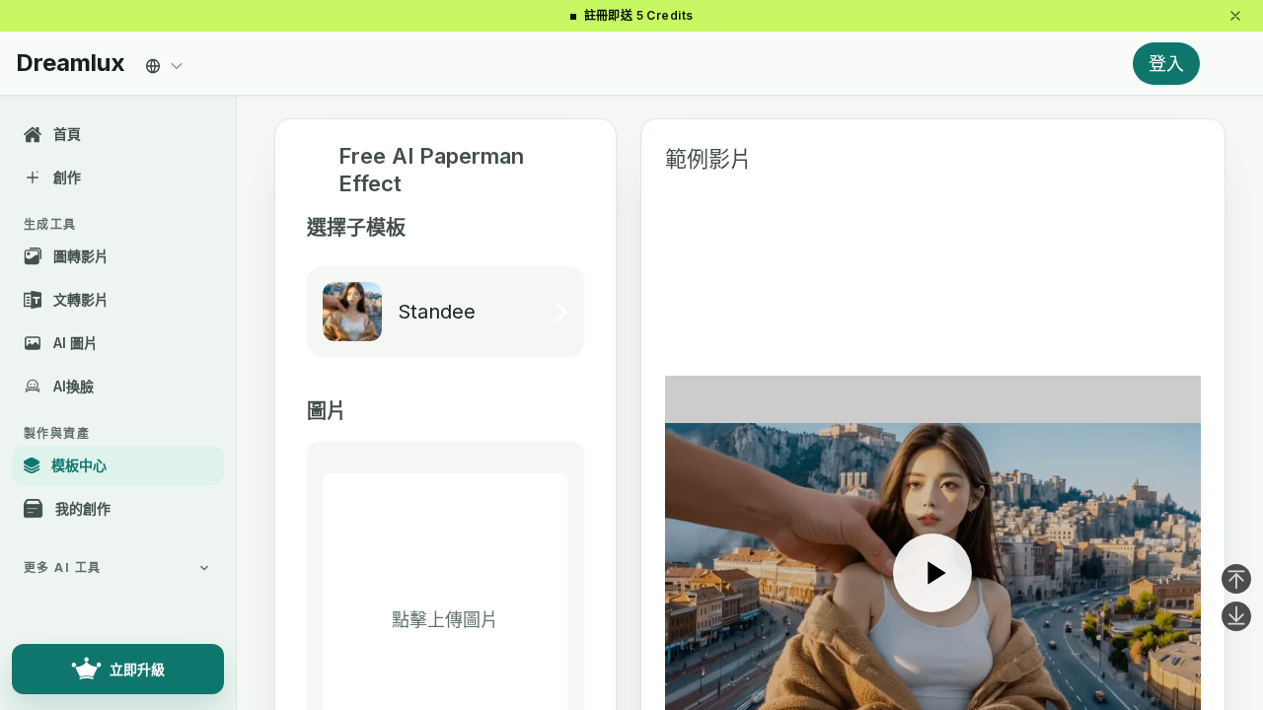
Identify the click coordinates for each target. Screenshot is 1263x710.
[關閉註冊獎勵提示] (1235, 16)
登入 (1166, 63)
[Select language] (164, 60)
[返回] (315, 170)
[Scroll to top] (1236, 579)
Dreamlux (70, 62)
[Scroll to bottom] (1236, 616)
